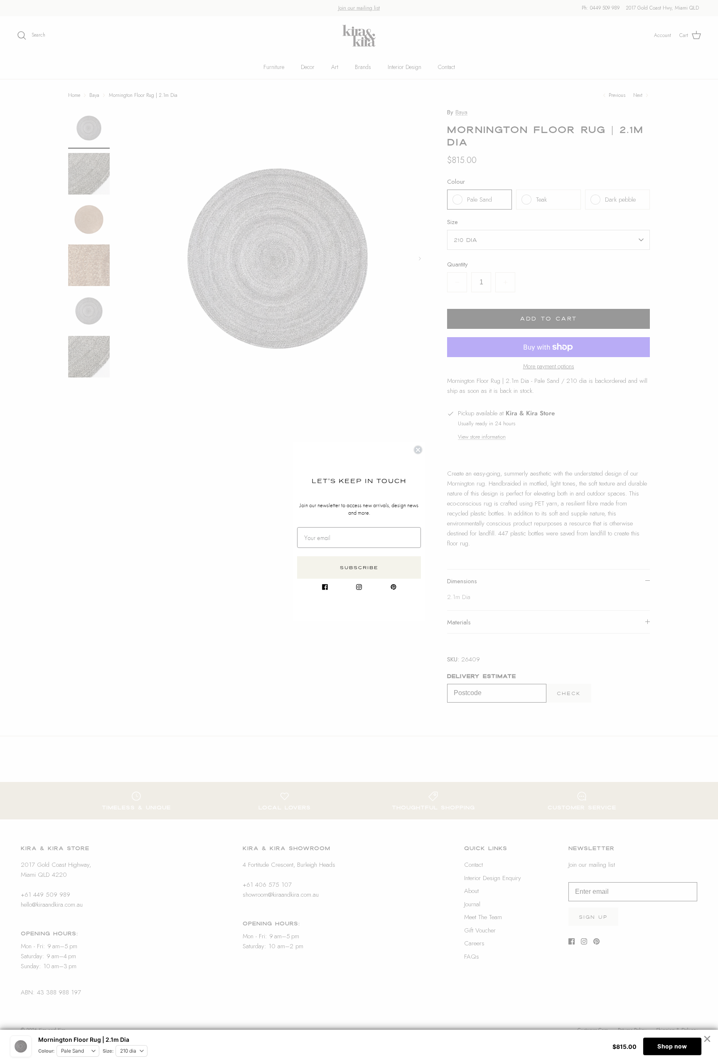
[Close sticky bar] (707, 1039)
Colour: (46, 1051)
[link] (325, 587)
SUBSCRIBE (359, 567)
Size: (108, 1051)
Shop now (672, 1046)
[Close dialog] (418, 450)
